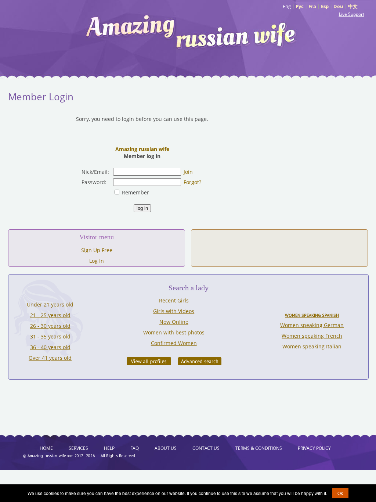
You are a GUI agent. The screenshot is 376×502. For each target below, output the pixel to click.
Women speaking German (312, 325)
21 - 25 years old (50, 315)
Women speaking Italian (311, 346)
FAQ (134, 448)
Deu (338, 6)
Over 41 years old (50, 357)
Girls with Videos (173, 311)
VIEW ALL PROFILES (149, 361)
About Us (166, 448)
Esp (325, 6)
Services (78, 448)
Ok (340, 493)
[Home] (192, 31)
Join (188, 171)
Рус (300, 6)
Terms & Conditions (258, 448)
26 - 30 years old (50, 325)
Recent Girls (174, 300)
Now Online (173, 321)
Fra (312, 6)
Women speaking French (312, 335)
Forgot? (192, 182)
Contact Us (206, 448)
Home (46, 448)
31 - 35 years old (50, 336)
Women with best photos (174, 332)
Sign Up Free (96, 250)
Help (109, 448)
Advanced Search (199, 361)
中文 (353, 6)
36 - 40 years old (50, 347)
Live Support (351, 14)
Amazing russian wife (142, 149)
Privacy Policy (314, 448)
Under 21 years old (50, 304)
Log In (96, 260)
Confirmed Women (174, 343)
